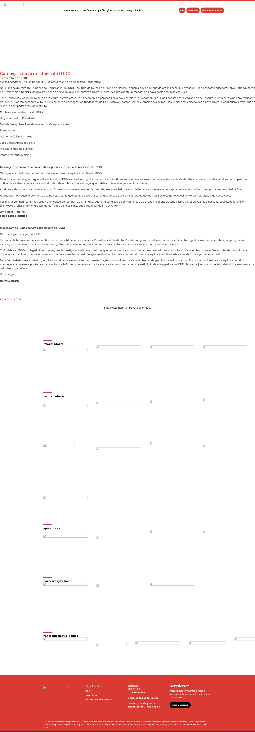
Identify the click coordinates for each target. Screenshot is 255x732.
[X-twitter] (135, 714)
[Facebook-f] (147, 714)
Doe (182, 10)
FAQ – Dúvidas (93, 686)
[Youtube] (153, 714)
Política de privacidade (99, 699)
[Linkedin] (141, 714)
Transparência (133, 10)
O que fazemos (88, 10)
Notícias (118, 10)
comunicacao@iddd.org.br (144, 706)
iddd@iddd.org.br (147, 697)
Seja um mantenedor (212, 10)
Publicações (105, 10)
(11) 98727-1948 (136, 692)
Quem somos (71, 10)
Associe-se (193, 10)
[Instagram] (129, 714)
